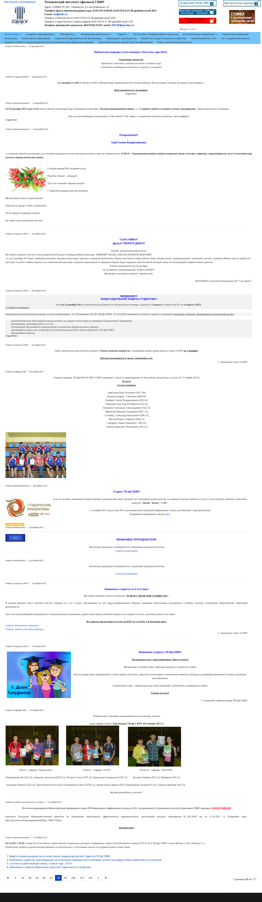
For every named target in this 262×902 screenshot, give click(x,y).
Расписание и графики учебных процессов (155, 34)
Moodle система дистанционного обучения (163, 38)
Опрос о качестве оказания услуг (174, 42)
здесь (167, 514)
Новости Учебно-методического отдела (24, 802)
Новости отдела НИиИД (16, 76)
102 (90, 878)
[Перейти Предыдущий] (15, 878)
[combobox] (197, 29)
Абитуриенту (67, 34)
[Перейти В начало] (8, 878)
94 (30, 878)
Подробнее (131, 93)
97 (51, 878)
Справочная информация (235, 34)
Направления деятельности (95, 34)
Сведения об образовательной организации (78, 38)
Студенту (121, 34)
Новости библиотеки (15, 46)
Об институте (12, 34)
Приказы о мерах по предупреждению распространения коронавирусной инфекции (49, 42)
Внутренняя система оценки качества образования (125, 42)
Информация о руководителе (121, 38)
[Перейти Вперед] (98, 878)
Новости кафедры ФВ (15, 371)
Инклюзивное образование (36, 38)
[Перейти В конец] (105, 878)
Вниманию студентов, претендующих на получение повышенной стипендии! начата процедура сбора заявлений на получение (85, 860)
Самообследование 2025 (203, 38)
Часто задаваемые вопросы (235, 38)
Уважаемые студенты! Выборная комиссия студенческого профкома (50, 867)
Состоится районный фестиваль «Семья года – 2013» (40, 863)
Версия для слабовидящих (20, 1)
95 (37, 878)
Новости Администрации (17, 103)
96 (44, 878)
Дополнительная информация (199, 34)
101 (82, 878)
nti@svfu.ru (60, 14)
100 (73, 878)
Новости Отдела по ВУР (16, 233)
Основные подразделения (39, 34)
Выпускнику (11, 38)
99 (65, 878)
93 (22, 878)
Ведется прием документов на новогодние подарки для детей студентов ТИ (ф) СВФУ (59, 856)
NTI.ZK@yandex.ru (123, 25)
